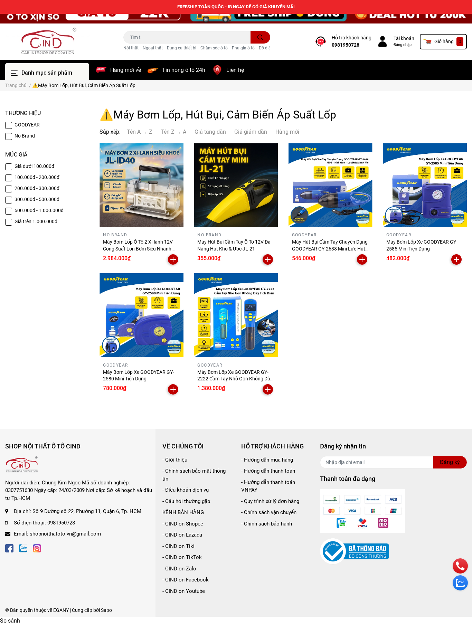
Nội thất (131, 48)
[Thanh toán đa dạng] (362, 511)
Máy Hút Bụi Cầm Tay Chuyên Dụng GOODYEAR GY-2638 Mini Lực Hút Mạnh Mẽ (330, 248)
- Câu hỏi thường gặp (186, 501)
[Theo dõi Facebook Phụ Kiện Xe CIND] (9, 548)
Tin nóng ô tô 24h (183, 70)
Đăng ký (450, 462)
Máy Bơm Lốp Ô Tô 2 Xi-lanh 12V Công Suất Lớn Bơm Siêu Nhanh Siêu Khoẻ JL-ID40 (138, 248)
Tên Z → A (173, 132)
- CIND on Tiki (178, 546)
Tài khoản (404, 38)
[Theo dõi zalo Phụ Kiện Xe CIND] (23, 548)
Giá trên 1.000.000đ (36, 221)
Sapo (106, 610)
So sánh (10, 620)
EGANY (61, 610)
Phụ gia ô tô (243, 48)
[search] (260, 37)
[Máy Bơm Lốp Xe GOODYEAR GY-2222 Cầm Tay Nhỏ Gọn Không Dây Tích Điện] (236, 315)
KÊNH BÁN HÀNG (183, 512)
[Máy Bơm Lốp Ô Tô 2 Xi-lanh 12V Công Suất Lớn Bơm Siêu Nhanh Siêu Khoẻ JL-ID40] (141, 185)
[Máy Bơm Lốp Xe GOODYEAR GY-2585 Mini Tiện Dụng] (425, 185)
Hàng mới (287, 132)
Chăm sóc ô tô (214, 48)
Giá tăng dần (210, 132)
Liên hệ (235, 70)
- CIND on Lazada (182, 535)
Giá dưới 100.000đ (34, 166)
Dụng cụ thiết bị (181, 48)
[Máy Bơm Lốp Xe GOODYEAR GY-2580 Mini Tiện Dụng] (141, 315)
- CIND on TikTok (182, 557)
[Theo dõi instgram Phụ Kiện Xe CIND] (37, 548)
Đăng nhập (403, 44)
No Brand (25, 136)
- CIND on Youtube (183, 591)
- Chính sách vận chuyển (268, 512)
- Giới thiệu (174, 460)
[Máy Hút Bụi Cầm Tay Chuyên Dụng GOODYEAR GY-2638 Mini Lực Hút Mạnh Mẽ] (330, 185)
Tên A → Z (139, 132)
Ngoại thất (153, 48)
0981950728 (345, 45)
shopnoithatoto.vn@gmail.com (65, 534)
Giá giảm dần (250, 132)
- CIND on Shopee (182, 524)
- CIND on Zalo (179, 569)
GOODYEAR (27, 124)
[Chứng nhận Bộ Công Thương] (354, 551)
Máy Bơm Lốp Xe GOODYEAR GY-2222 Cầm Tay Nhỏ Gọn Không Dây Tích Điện (235, 378)
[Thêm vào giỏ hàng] (173, 259)
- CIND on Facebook (185, 580)
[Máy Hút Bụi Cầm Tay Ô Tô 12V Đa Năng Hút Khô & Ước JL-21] (236, 185)
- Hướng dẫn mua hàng (267, 460)
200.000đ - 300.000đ (37, 188)
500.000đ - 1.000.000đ (39, 210)
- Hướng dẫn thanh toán (268, 471)
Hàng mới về (125, 70)
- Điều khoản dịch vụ (185, 490)
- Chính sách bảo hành (266, 524)
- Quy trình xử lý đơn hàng (270, 501)
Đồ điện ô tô (270, 48)
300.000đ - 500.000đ (37, 199)
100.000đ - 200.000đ (37, 177)
